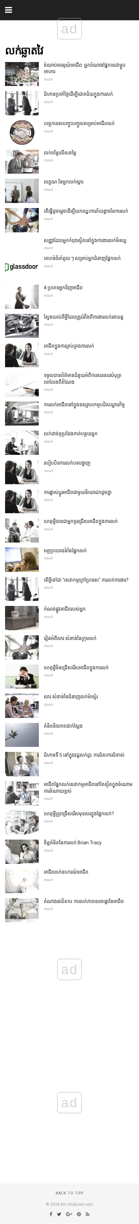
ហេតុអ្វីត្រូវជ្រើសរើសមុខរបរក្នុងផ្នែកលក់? (79, 813)
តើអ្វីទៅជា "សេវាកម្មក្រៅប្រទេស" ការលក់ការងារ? (86, 580)
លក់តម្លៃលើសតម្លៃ (60, 152)
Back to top (70, 1193)
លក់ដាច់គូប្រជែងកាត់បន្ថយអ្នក (71, 433)
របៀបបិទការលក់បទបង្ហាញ (67, 463)
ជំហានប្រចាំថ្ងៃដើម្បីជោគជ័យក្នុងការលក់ (78, 94)
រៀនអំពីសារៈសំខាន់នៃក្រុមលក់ (70, 638)
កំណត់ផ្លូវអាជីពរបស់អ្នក (65, 609)
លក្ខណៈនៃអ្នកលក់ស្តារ (63, 181)
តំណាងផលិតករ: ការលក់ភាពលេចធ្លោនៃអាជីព (84, 901)
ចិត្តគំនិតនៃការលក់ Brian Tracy (73, 842)
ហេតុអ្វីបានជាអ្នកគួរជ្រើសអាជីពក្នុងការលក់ (81, 521)
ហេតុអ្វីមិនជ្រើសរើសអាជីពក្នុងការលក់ (76, 667)
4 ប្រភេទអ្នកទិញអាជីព (63, 287)
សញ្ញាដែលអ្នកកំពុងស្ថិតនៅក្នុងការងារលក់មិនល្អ (85, 240)
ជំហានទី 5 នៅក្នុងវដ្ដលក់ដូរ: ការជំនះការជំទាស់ (84, 755)
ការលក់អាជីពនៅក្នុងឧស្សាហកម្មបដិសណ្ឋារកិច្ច (84, 404)
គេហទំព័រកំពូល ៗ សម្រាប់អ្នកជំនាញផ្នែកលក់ (82, 258)
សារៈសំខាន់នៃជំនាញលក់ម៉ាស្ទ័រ (71, 696)
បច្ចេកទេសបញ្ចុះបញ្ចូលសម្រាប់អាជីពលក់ (79, 123)
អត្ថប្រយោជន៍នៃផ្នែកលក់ (65, 550)
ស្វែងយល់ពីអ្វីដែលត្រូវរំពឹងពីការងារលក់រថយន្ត (83, 317)
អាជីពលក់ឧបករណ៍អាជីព (66, 872)
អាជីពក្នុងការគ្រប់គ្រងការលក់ (69, 346)
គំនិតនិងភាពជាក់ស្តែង (63, 726)
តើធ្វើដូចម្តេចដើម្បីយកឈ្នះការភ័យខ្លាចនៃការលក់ (86, 211)
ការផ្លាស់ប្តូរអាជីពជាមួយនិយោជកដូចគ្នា (78, 492)
